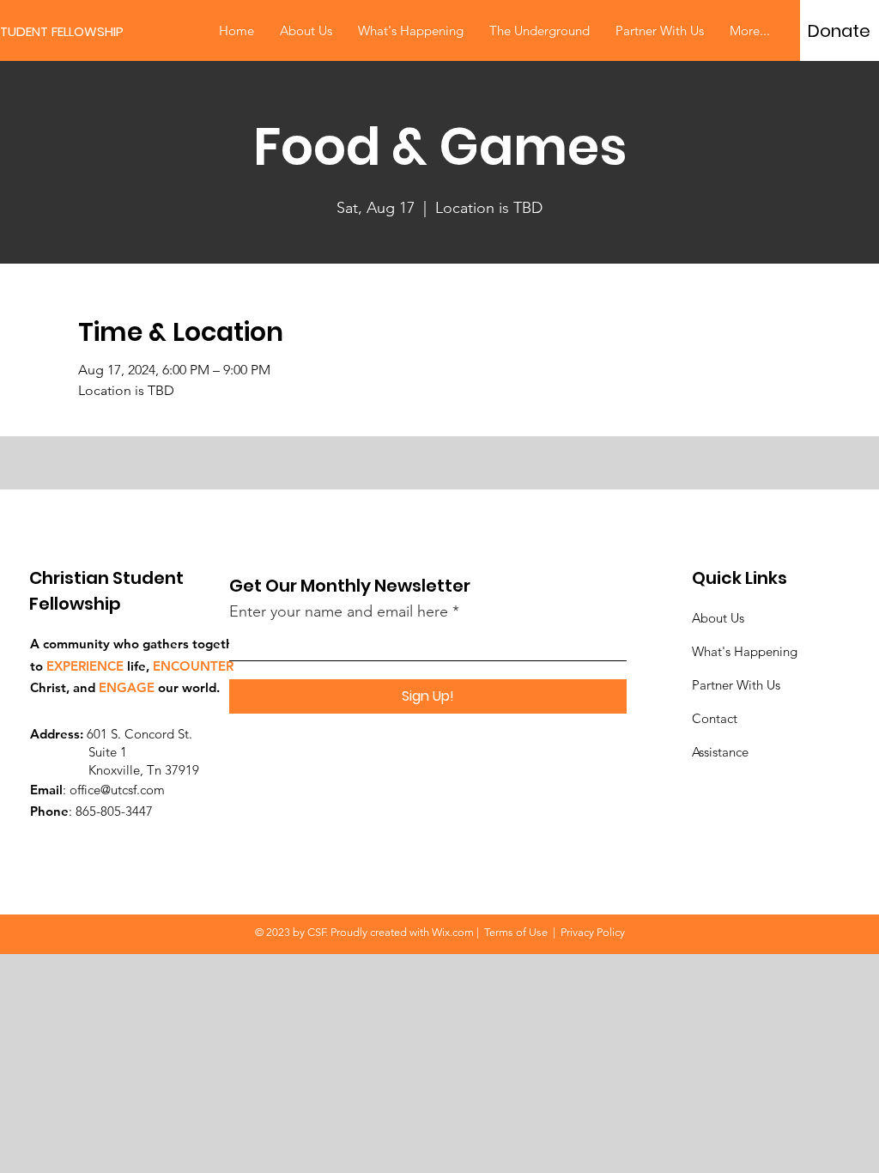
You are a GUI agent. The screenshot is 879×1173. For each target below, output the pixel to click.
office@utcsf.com (117, 789)
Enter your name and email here (338, 611)
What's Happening (744, 651)
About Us (718, 618)
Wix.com (453, 932)
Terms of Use (516, 932)
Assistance (720, 752)
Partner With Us (736, 685)
